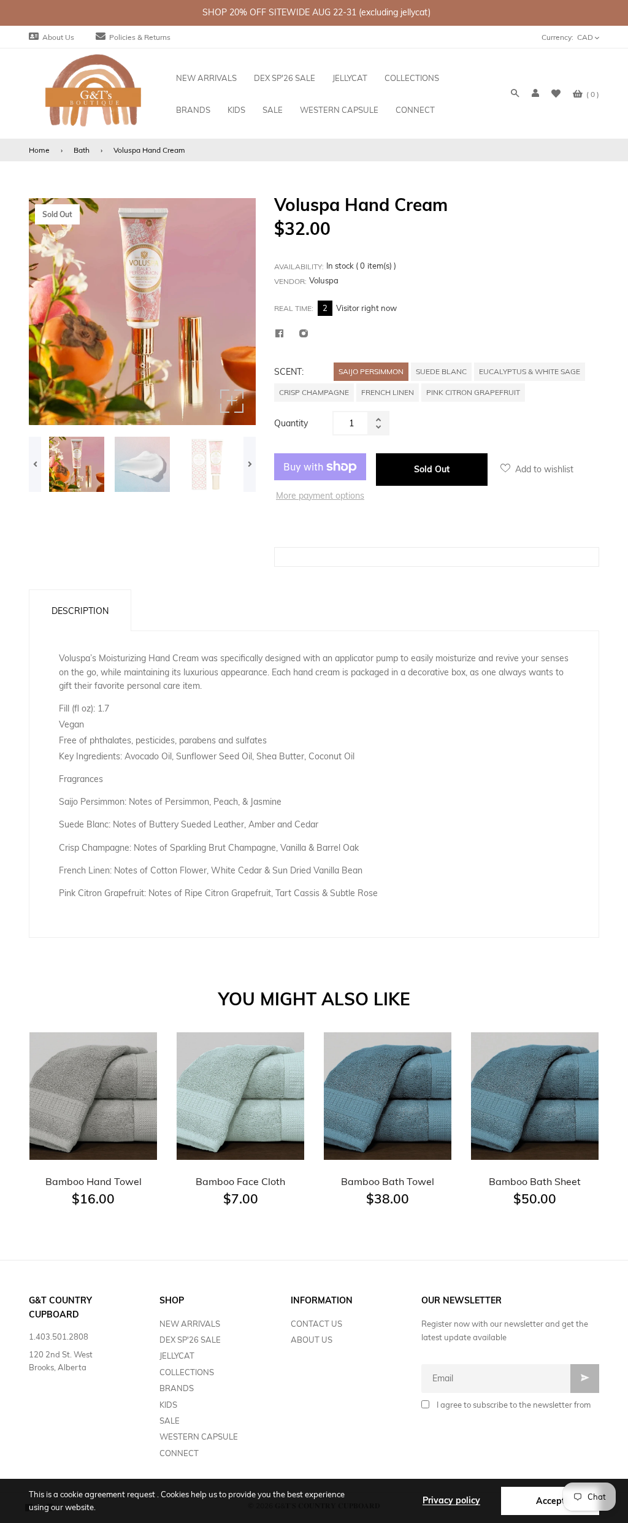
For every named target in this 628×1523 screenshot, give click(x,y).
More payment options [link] (320, 495)
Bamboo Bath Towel (387, 1181)
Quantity (291, 423)
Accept (550, 1500)
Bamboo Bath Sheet (535, 1181)
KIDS (168, 1405)
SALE (169, 1420)
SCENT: (289, 371)
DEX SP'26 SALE (190, 1340)
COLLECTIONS (186, 1372)
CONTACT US (316, 1324)
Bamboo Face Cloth (240, 1181)
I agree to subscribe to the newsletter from (514, 1405)
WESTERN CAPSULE (198, 1436)
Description (80, 610)
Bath (82, 150)
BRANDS (176, 1388)
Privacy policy (451, 1500)
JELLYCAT (176, 1355)
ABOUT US (311, 1340)
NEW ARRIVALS (189, 1324)
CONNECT (179, 1453)
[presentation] (35, 464)
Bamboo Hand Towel (93, 1181)
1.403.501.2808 (58, 1336)
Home (39, 150)
